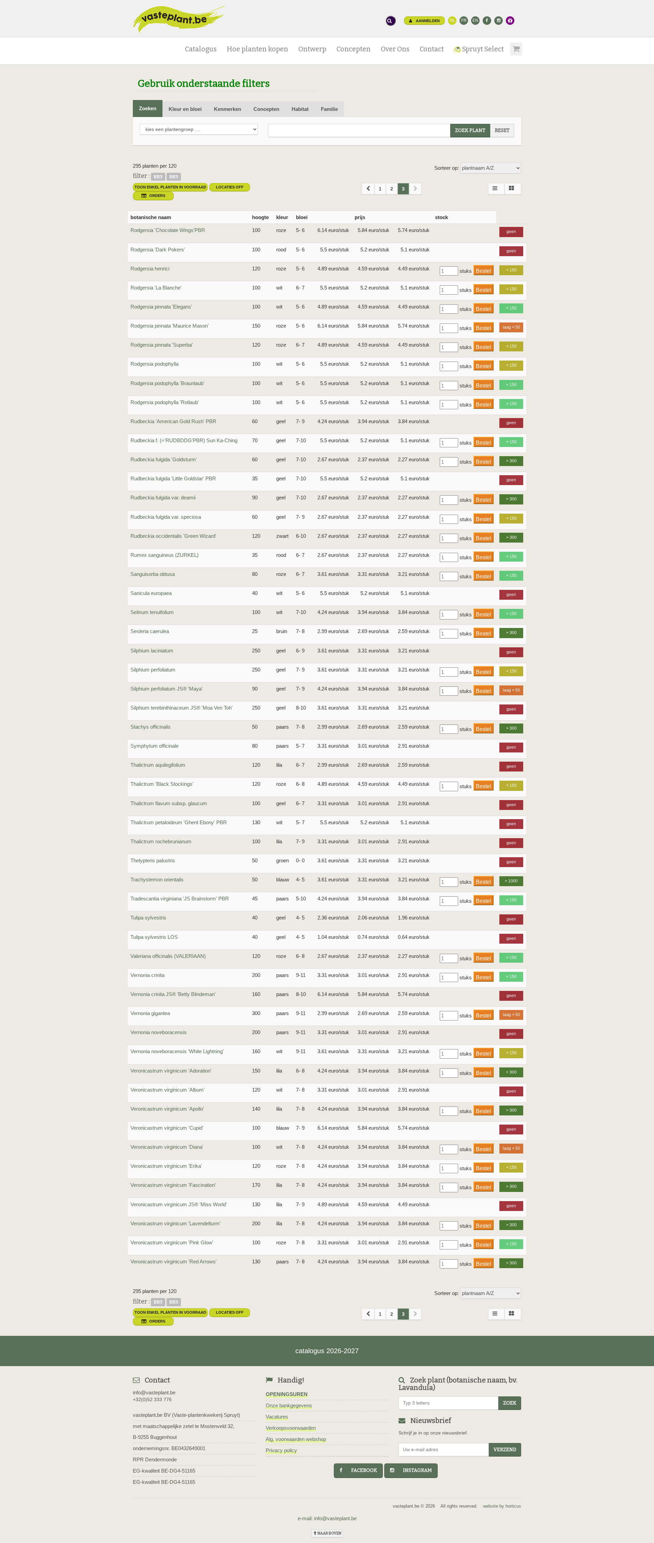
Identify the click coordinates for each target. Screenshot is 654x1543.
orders (157, 196)
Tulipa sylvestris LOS (154, 937)
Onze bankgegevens (289, 1405)
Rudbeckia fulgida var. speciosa (165, 517)
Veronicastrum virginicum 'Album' (167, 1090)
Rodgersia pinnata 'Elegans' (161, 307)
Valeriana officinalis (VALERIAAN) (168, 956)
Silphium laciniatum (151, 650)
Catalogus (201, 49)
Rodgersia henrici (149, 268)
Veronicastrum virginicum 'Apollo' (167, 1109)
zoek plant (470, 130)
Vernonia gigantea (150, 1013)
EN (475, 20)
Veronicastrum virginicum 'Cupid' (166, 1128)
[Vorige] (368, 189)
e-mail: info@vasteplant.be (327, 1518)
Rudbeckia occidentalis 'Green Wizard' (173, 536)
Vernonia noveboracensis (158, 1032)
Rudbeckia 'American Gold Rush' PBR (173, 421)
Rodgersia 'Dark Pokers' (157, 249)
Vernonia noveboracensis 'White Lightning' (177, 1051)
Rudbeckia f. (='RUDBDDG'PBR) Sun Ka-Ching (183, 440)
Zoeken (147, 108)
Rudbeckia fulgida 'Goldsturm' (163, 459)
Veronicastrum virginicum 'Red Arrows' (173, 1261)
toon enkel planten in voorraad (170, 187)
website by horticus (502, 1506)
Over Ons (395, 49)
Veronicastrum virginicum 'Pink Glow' (171, 1242)
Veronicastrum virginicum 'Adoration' (171, 1071)
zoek (509, 1403)
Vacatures (277, 1417)
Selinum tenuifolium (152, 612)
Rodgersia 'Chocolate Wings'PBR (167, 230)
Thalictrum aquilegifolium (157, 765)
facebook (361, 1470)
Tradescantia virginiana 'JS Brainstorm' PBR (179, 898)
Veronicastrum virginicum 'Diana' (166, 1147)
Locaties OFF (230, 187)
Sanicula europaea (151, 593)
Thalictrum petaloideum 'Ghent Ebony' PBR (178, 822)
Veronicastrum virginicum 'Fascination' (173, 1185)
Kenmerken (227, 109)
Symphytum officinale (154, 746)
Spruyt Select (482, 49)
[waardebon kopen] (510, 20)
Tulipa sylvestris (148, 917)
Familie (329, 109)
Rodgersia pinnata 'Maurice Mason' (169, 326)
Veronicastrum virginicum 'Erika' (166, 1166)
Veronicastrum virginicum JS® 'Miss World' (178, 1204)
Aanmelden (427, 21)
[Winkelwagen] (515, 46)
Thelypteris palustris (152, 860)
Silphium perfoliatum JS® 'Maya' (166, 689)
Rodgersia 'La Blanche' (156, 288)
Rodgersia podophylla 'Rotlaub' (164, 402)
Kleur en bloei (185, 109)
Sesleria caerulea (149, 631)
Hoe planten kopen (257, 49)
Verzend (505, 1450)
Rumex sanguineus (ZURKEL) (164, 555)
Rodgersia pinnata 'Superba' (161, 345)
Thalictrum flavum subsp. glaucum (168, 803)
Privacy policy (281, 1450)
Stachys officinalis (150, 727)
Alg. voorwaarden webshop (296, 1439)
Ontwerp (312, 49)
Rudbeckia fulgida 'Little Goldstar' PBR (173, 478)
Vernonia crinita (147, 975)
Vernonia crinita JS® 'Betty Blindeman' (173, 994)
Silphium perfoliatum (152, 670)
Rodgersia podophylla (154, 364)
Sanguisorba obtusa (152, 574)
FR (464, 20)
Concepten (354, 49)
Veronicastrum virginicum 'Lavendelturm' (175, 1223)
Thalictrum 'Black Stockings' (161, 784)
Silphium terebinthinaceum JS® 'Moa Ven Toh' (181, 708)
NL (452, 20)
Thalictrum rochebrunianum (160, 841)
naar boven (329, 1533)
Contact (432, 49)
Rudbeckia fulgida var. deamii (163, 497)
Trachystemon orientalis (157, 879)
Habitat (300, 109)
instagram (414, 1470)
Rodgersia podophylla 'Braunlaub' (167, 383)
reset (502, 130)
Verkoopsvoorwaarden (291, 1428)
